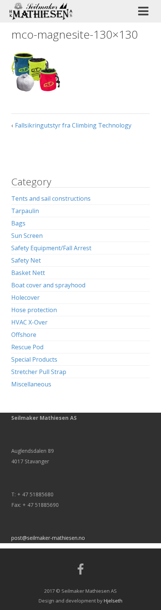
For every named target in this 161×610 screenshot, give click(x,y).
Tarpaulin (25, 211)
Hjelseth (113, 600)
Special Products (34, 359)
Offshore (23, 335)
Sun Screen (27, 235)
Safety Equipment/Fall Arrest (51, 248)
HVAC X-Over (29, 322)
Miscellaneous (31, 384)
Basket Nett (28, 273)
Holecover (25, 297)
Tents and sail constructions (51, 198)
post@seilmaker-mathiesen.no (48, 537)
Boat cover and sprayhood (48, 285)
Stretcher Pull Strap (38, 372)
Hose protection (34, 310)
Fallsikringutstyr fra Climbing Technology (73, 125)
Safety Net (26, 260)
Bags (18, 223)
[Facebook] (80, 571)
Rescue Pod (27, 347)
